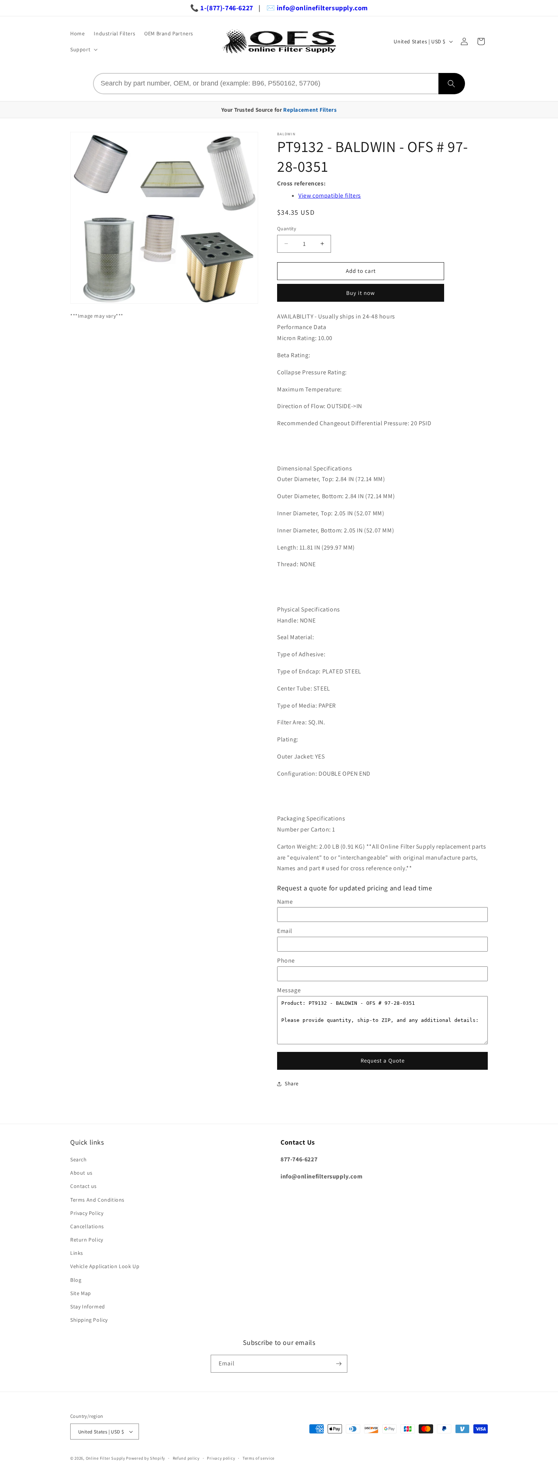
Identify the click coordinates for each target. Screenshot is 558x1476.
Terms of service (258, 1458)
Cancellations (87, 1226)
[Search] (451, 83)
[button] (83, 49)
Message (289, 990)
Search (78, 1159)
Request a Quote (383, 1060)
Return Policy (86, 1239)
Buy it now (360, 292)
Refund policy (186, 1458)
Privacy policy (221, 1458)
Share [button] (292, 1083)
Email (284, 931)
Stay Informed (87, 1306)
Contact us (83, 1186)
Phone (286, 960)
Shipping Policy (89, 1319)
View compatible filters (329, 196)
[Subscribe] (338, 1364)
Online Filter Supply (105, 1458)
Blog (75, 1279)
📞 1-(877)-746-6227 (221, 7)
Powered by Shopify (145, 1458)
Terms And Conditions (97, 1199)
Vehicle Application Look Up (104, 1266)
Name (285, 902)
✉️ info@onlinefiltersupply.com (317, 7)
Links (76, 1253)
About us (81, 1172)
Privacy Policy (86, 1213)
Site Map (80, 1293)
